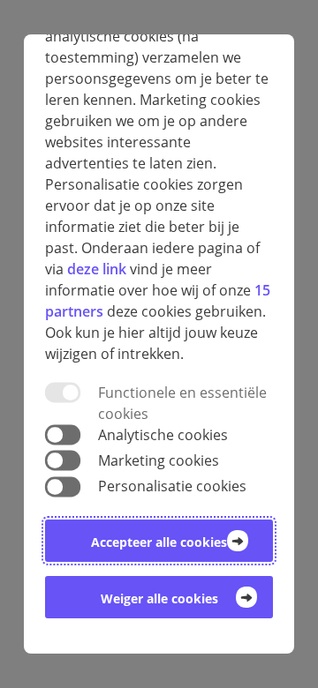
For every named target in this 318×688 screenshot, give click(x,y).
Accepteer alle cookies (159, 542)
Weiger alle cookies (159, 598)
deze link (96, 269)
